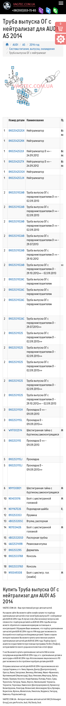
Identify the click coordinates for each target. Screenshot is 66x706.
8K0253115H (16, 409)
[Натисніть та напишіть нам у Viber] (40, 10)
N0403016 (15, 498)
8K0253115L (15, 420)
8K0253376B (16, 556)
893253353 (15, 515)
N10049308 (15, 572)
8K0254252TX (16, 161)
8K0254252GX (16, 130)
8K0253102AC (16, 279)
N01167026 (15, 509)
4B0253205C (16, 521)
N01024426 (15, 527)
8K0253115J (15, 459)
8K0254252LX (16, 151)
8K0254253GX (17, 171)
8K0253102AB (16, 192)
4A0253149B (16, 544)
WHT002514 (15, 430)
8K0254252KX (16, 141)
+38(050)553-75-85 (24, 10)
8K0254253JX (16, 178)
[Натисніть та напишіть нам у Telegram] (47, 10)
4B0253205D (16, 537)
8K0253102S (16, 333)
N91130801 (15, 488)
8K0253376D (16, 566)
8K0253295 (15, 550)
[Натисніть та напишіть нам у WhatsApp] (55, 10)
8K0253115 (15, 440)
